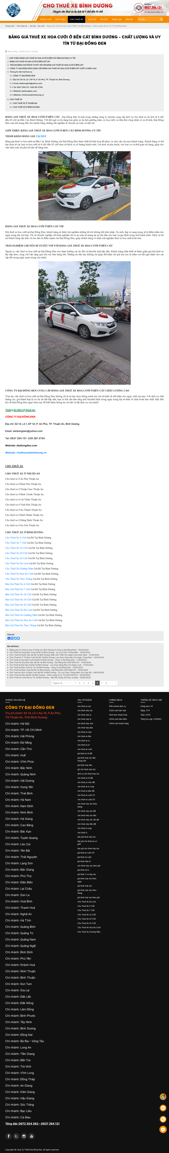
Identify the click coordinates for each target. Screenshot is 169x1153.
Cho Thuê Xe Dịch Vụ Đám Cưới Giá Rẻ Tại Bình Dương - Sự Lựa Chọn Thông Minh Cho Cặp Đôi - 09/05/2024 (57, 672)
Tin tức (104, 19)
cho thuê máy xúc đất (87, 811)
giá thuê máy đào (85, 765)
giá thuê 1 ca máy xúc (87, 874)
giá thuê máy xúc (85, 886)
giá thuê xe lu (83, 870)
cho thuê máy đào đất (87, 824)
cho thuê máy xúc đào (87, 815)
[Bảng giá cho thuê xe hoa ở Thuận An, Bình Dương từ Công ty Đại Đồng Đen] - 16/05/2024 (49, 650)
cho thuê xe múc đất (86, 782)
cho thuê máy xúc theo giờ (89, 865)
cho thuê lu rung (84, 828)
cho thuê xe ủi (84, 745)
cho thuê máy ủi (84, 719)
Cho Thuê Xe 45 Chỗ (87, 923)
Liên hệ (129, 19)
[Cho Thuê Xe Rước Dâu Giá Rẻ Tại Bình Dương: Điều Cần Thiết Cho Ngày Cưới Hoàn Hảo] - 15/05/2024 (54, 655)
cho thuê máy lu (84, 715)
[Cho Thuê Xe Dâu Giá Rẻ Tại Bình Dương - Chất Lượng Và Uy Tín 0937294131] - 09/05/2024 (50, 675)
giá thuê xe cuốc (84, 857)
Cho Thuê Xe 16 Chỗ (87, 914)
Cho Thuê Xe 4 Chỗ (86, 906)
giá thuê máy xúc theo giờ (89, 897)
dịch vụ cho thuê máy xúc (88, 773)
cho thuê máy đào (85, 727)
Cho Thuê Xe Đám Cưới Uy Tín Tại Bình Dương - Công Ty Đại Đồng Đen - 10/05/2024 (46, 667)
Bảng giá (116, 19)
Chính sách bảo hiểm (118, 719)
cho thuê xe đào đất (86, 791)
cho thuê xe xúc (84, 706)
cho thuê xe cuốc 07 (86, 795)
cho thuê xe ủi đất (85, 778)
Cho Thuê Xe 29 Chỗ (87, 919)
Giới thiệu (60, 19)
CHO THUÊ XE (76, 19)
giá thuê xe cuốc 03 (86, 852)
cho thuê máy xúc (85, 710)
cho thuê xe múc (85, 732)
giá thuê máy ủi (84, 861)
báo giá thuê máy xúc (87, 837)
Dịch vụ (92, 19)
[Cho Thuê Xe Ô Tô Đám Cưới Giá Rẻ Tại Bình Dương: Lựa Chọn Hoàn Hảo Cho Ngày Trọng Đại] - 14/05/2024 (57, 657)
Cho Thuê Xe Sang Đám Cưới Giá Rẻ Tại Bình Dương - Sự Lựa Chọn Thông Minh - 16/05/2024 (50, 652)
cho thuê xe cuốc (85, 749)
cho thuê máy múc (85, 723)
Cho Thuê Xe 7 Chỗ (86, 910)
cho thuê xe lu (84, 740)
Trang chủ (45, 19)
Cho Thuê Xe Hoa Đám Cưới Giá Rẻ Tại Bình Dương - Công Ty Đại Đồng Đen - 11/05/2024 (48, 660)
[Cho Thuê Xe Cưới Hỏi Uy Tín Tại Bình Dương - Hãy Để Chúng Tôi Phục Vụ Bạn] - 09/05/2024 (50, 677)
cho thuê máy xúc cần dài (88, 819)
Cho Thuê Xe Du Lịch (87, 901)
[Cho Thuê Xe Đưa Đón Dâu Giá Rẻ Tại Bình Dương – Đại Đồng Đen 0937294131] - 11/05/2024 (50, 662)
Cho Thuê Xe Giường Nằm (89, 932)
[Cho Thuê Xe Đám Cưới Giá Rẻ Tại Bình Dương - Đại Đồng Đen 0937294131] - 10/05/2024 (49, 670)
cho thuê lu (82, 832)
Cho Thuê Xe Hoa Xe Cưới (89, 927)
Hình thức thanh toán (118, 715)
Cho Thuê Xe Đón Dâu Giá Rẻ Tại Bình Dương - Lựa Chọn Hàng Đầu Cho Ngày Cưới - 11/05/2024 (51, 665)
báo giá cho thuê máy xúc (88, 848)
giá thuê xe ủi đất (85, 753)
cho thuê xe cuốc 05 (86, 799)
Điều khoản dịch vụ (117, 706)
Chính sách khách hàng (119, 723)
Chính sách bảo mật (117, 710)
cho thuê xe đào (84, 736)
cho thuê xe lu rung (86, 786)
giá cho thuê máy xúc (87, 769)
